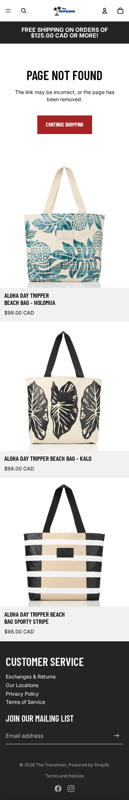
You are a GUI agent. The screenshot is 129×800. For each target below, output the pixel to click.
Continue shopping (64, 125)
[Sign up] (116, 735)
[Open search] (24, 11)
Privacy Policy (22, 694)
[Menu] (8, 11)
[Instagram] (71, 788)
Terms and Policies (65, 776)
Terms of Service (25, 702)
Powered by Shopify (89, 764)
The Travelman (51, 764)
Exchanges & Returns (31, 676)
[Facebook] (58, 788)
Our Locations (22, 685)
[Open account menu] (105, 11)
